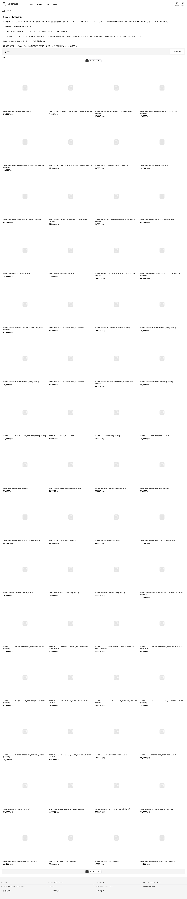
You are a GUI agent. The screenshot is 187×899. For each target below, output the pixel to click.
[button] (3, 4)
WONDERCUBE (13, 4)
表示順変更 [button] (178, 52)
